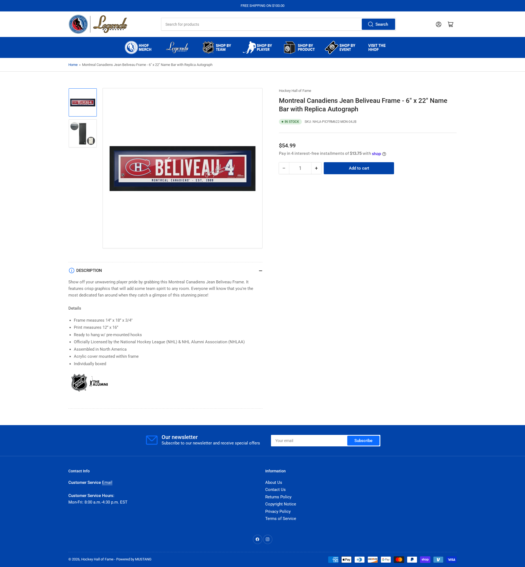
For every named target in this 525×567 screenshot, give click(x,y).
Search (381, 24)
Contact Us (275, 489)
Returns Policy (278, 497)
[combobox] (278, 24)
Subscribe (363, 440)
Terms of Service (280, 518)
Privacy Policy (278, 511)
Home (73, 65)
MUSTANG (143, 559)
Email (107, 482)
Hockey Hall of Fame (295, 91)
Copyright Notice (280, 504)
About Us (273, 482)
